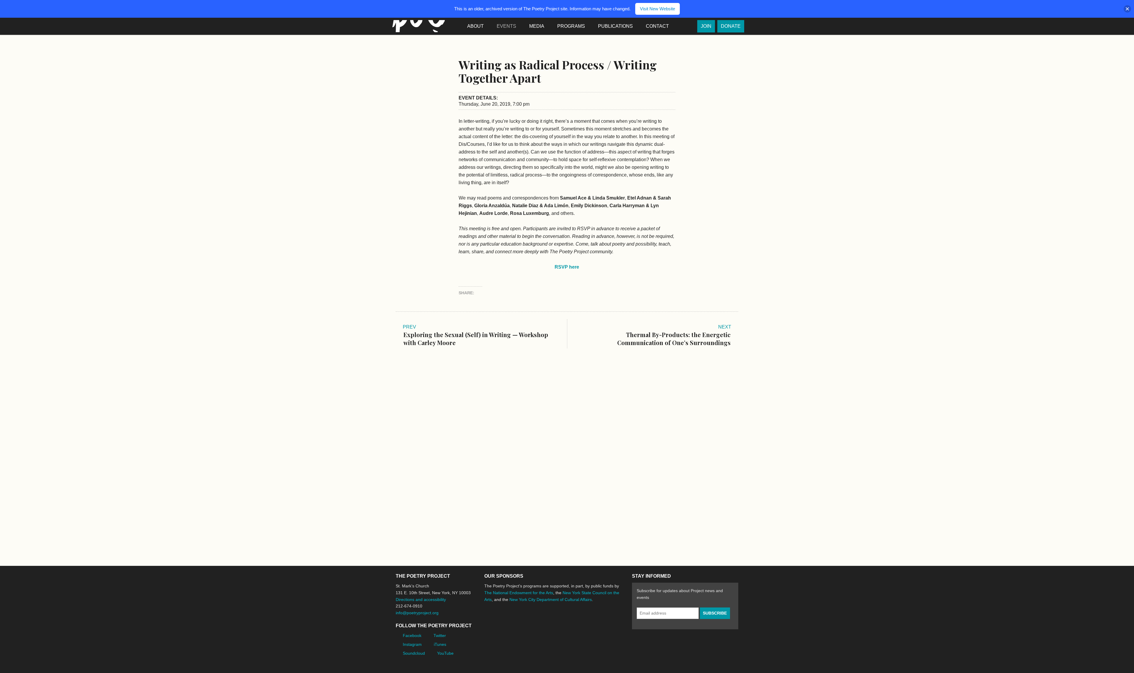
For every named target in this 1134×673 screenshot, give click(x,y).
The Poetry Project (417, 26)
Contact (657, 26)
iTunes (440, 644)
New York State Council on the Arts (570, 621)
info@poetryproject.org (417, 612)
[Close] (1127, 9)
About (475, 26)
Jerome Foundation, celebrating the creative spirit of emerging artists (539, 621)
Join (706, 26)
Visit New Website (657, 8)
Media (536, 26)
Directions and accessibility (421, 599)
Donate (731, 26)
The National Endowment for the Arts (518, 592)
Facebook (412, 635)
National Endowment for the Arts (500, 621)
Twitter (440, 635)
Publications (615, 26)
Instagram (412, 644)
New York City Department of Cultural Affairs (550, 599)
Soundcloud (414, 653)
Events (506, 26)
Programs (571, 26)
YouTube (445, 653)
